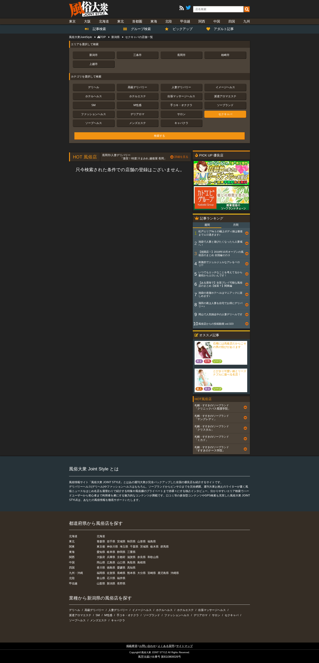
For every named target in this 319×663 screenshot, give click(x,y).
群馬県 (164, 546)
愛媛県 (121, 567)
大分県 (141, 572)
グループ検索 (138, 29)
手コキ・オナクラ (181, 105)
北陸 (168, 21)
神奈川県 (112, 546)
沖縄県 (175, 572)
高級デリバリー (137, 87)
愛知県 (101, 551)
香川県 (101, 567)
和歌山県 (153, 557)
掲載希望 (131, 646)
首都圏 (137, 21)
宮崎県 (152, 572)
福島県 (152, 541)
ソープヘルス (93, 123)
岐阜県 (111, 551)
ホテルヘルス (93, 96)
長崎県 (121, 572)
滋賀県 (131, 557)
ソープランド (225, 105)
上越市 (93, 63)
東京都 (101, 546)
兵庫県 (111, 557)
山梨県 (101, 583)
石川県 (111, 578)
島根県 (141, 562)
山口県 (121, 562)
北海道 (104, 21)
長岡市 (181, 54)
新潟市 (93, 54)
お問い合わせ (147, 646)
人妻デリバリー (181, 87)
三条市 (137, 54)
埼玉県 (124, 546)
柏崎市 (225, 54)
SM (93, 105)
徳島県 (111, 567)
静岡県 (121, 551)
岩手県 (111, 541)
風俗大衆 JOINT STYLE (154, 652)
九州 (246, 21)
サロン (181, 114)
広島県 (111, 562)
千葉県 (134, 546)
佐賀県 (111, 572)
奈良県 (141, 557)
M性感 (137, 105)
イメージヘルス (225, 87)
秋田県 (131, 541)
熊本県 (131, 572)
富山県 (101, 578)
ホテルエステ (137, 96)
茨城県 (144, 546)
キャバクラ (181, 123)
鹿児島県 (163, 572)
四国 (231, 21)
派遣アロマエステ (225, 96)
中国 (216, 21)
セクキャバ (225, 114)
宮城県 (121, 541)
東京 (72, 21)
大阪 (87, 21)
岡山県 (101, 562)
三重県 (131, 551)
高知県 (131, 567)
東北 (120, 21)
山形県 (141, 541)
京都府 (121, 557)
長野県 (121, 583)
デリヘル (93, 87)
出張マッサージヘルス (181, 96)
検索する (159, 135)
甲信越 (185, 21)
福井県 (121, 578)
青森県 (101, 541)
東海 (153, 21)
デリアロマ (137, 114)
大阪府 (101, 557)
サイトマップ (184, 646)
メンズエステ (137, 123)
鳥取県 (131, 562)
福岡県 (101, 572)
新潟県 (111, 583)
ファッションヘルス (93, 114)
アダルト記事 (224, 29)
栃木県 (154, 546)
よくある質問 (166, 646)
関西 (201, 21)
